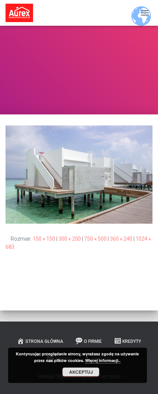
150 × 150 (44, 239)
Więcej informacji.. (103, 360)
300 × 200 (69, 239)
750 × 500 (95, 239)
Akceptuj (81, 372)
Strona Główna (44, 341)
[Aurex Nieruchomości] (22, 13)
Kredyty (131, 341)
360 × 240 (121, 239)
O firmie (93, 341)
